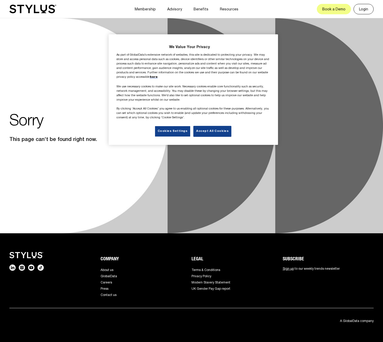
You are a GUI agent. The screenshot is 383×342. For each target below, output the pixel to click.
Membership (145, 9)
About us (107, 270)
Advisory (174, 9)
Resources (229, 9)
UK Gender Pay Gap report (210, 288)
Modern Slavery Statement (210, 282)
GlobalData (109, 276)
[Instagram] (22, 267)
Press (104, 288)
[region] (193, 89)
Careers (106, 282)
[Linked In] (12, 267)
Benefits (201, 9)
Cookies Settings (173, 131)
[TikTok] (41, 267)
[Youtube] (31, 267)
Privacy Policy (201, 276)
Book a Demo (333, 9)
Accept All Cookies (212, 131)
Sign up (288, 268)
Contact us (108, 294)
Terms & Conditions (205, 270)
